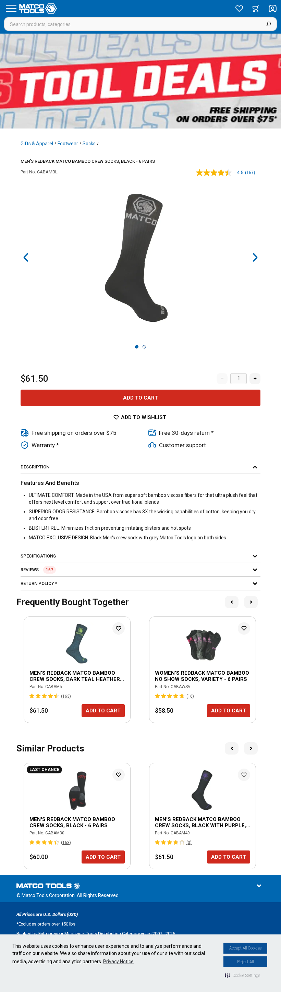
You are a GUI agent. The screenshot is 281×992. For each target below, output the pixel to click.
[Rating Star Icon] (32, 696)
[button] (242, 975)
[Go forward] (254, 257)
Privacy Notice (118, 961)
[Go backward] (26, 257)
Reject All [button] (245, 961)
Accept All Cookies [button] (245, 948)
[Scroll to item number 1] (136, 346)
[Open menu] (11, 8)
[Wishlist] (239, 8)
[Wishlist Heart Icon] (118, 628)
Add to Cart (140, 398)
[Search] (268, 24)
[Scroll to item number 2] (144, 346)
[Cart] (256, 8)
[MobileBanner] (140, 81)
